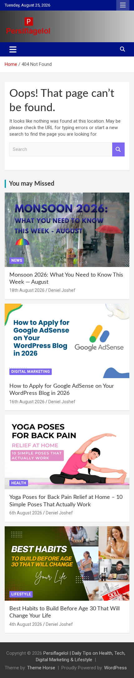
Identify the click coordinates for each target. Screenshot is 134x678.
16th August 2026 (27, 401)
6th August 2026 (25, 512)
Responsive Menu (122, 5)
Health (18, 483)
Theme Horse (41, 668)
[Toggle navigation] (13, 49)
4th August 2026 (25, 624)
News (16, 260)
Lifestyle (21, 594)
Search (118, 149)
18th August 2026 (27, 290)
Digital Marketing (30, 371)
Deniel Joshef (61, 290)
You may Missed (31, 184)
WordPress (115, 668)
